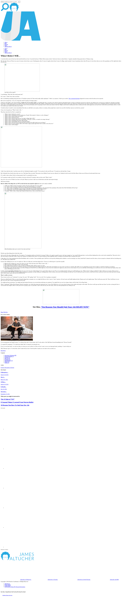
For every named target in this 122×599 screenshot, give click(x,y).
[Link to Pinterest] (14, 527)
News (6, 45)
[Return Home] (21, 40)
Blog (6, 43)
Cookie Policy (8, 585)
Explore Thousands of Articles (7, 367)
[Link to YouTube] (14, 507)
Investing (7, 357)
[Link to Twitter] (14, 488)
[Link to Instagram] (14, 547)
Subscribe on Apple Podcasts (83, 579)
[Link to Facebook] (14, 429)
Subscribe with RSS (114, 579)
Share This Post (4, 312)
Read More (3, 350)
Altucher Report (8, 46)
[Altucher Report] (14, 10)
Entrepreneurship (9, 356)
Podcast (6, 44)
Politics (7, 362)
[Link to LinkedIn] (14, 468)
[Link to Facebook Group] (14, 448)
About (6, 42)
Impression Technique (10, 355)
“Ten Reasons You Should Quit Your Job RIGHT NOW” (65, 307)
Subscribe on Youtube (53, 579)
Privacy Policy (8, 584)
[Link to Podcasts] (24, 559)
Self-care (7, 358)
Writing (7, 361)
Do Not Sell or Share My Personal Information (15, 586)
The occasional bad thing (74, 98)
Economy (7, 359)
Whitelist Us (7, 583)
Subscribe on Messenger (25, 579)
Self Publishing (9, 360)
